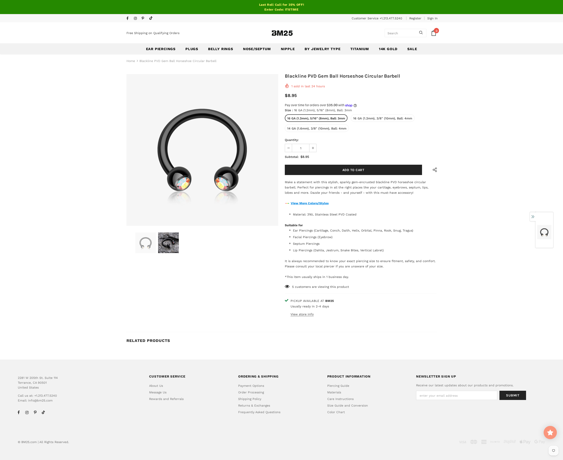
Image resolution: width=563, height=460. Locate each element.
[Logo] (282, 33)
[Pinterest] (144, 18)
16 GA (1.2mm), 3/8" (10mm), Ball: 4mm (382, 118)
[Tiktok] (152, 18)
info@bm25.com (40, 400)
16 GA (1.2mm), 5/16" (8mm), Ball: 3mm (316, 118)
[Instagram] (136, 18)
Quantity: (292, 140)
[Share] (433, 170)
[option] (202, 150)
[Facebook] (129, 18)
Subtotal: (292, 157)
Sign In (432, 18)
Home (130, 61)
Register (415, 18)
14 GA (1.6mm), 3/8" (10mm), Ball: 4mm (316, 128)
